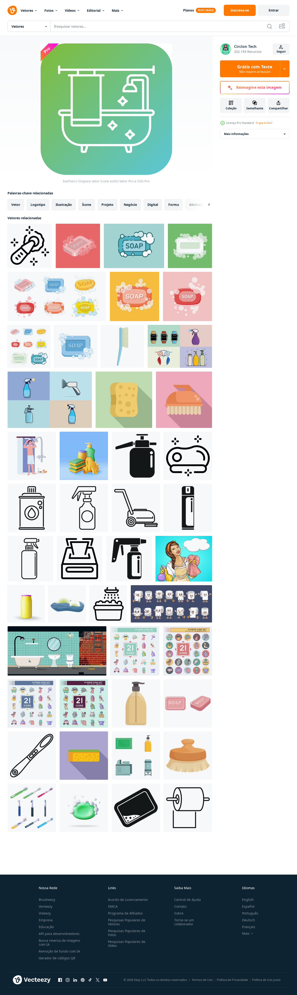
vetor (15, 204)
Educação (46, 927)
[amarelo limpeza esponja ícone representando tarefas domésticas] (124, 400)
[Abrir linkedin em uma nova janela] (75, 980)
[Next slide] (204, 204)
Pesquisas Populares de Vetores (126, 922)
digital (152, 204)
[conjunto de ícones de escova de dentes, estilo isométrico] (32, 808)
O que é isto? (264, 123)
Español (248, 906)
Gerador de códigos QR (57, 958)
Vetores (27, 10)
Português (250, 913)
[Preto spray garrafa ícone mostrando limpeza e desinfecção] (188, 508)
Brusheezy (47, 899)
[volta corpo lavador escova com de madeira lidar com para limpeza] (188, 755)
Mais (115, 10)
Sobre (178, 913)
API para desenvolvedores (59, 933)
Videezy (45, 913)
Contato (180, 906)
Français (248, 927)
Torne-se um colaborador (184, 922)
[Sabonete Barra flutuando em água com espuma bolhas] (67, 603)
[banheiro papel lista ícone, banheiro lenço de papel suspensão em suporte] (188, 808)
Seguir (281, 52)
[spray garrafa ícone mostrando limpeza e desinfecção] (30, 558)
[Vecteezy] (12, 10)
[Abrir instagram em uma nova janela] (67, 980)
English (248, 899)
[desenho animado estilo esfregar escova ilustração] (184, 400)
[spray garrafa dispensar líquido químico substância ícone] (84, 508)
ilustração (64, 204)
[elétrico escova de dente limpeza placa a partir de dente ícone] (30, 246)
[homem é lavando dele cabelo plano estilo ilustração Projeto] (32, 456)
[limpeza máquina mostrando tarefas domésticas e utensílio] (136, 508)
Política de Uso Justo (266, 980)
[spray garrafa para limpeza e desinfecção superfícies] (129, 558)
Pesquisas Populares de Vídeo (126, 943)
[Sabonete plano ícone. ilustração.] (188, 703)
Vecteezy (45, 906)
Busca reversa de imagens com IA (59, 942)
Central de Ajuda (187, 899)
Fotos (49, 10)
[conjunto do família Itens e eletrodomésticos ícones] (136, 755)
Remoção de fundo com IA (59, 951)
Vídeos (70, 10)
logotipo (38, 204)
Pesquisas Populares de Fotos (126, 933)
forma (173, 204)
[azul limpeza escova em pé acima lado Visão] (122, 346)
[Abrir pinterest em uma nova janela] (83, 980)
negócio (130, 204)
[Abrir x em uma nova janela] (98, 980)
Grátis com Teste (254, 69)
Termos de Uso (202, 980)
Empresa (46, 920)
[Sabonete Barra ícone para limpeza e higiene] (188, 456)
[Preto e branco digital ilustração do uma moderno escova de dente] (32, 755)
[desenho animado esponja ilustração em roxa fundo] (84, 755)
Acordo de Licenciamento (128, 899)
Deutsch (248, 920)
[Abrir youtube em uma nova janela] (105, 980)
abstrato (196, 204)
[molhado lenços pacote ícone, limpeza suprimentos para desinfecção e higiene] (79, 558)
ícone (86, 204)
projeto (107, 204)
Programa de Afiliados (125, 913)
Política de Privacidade (232, 980)
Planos (188, 10)
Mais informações (236, 134)
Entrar (274, 10)
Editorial (93, 10)
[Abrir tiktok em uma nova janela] (90, 980)
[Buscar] (269, 26)
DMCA (113, 906)
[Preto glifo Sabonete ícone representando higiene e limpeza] (136, 808)
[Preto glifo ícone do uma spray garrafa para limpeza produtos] (136, 456)
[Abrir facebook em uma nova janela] (60, 980)
